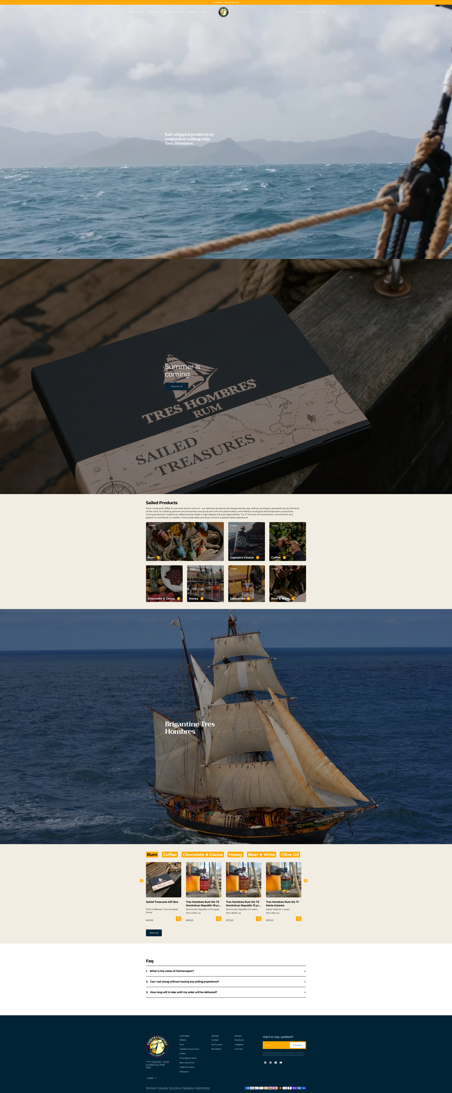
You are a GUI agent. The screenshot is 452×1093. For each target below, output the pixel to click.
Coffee (276, 557)
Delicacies (237, 598)
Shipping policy (188, 1088)
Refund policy (151, 1088)
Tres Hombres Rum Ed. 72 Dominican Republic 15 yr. (242, 903)
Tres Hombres (156, 1061)
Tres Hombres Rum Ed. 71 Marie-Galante (282, 903)
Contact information (202, 1088)
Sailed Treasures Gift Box (162, 902)
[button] (301, 12)
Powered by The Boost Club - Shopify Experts (157, 1064)
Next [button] (305, 880)
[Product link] (163, 891)
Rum (151, 557)
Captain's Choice (242, 557)
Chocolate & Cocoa (161, 598)
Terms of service (175, 1088)
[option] (164, 891)
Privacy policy (162, 1088)
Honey (193, 598)
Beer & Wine (280, 598)
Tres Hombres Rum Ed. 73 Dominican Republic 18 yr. (202, 903)
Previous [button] (141, 880)
